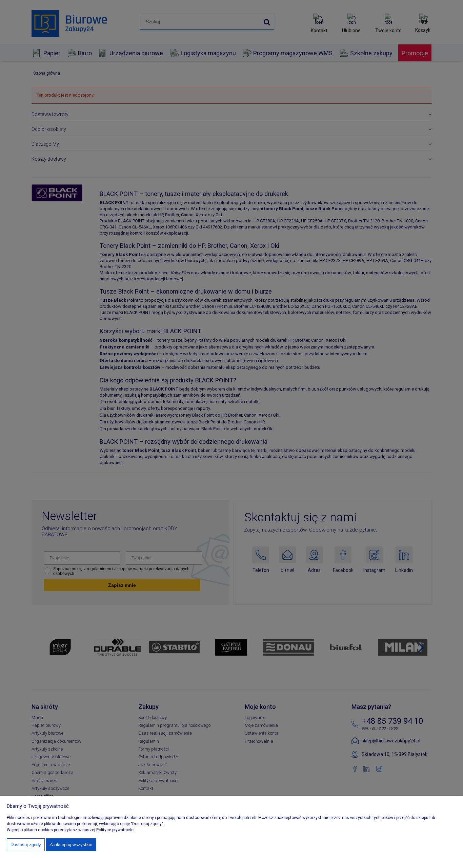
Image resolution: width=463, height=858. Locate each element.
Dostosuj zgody (26, 844)
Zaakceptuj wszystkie (70, 844)
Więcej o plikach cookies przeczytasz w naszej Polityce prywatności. (71, 829)
